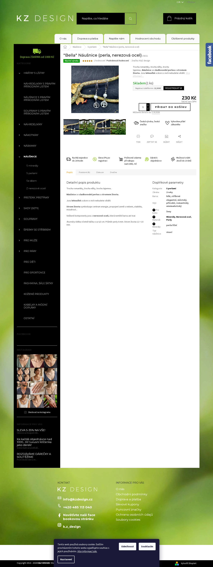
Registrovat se (173, 88)
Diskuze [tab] (100, 172)
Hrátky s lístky (34, 72)
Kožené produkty (36, 293)
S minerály (32, 165)
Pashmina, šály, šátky (38, 283)
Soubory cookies (128, 519)
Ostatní (29, 318)
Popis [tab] (70, 172)
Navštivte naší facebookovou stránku (79, 517)
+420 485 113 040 (77, 507)
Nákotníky (31, 135)
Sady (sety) (31, 208)
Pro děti (30, 261)
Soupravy (30, 218)
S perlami (31, 173)
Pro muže (30, 240)
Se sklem (31, 180)
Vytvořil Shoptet (188, 563)
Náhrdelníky (33, 124)
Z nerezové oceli (36, 188)
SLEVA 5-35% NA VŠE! (31, 430)
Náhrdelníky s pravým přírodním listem (39, 85)
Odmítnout (127, 546)
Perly (169, 220)
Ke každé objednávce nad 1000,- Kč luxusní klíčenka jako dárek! (34, 442)
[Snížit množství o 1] (147, 109)
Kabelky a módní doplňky (35, 306)
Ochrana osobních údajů (134, 514)
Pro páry (30, 251)
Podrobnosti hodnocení (118, 60)
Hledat (128, 18)
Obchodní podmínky (131, 494)
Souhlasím (147, 546)
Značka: (140, 60)
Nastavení (66, 559)
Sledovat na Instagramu (39, 412)
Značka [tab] (113, 172)
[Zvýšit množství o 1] (147, 105)
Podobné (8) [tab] (84, 172)
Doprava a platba (128, 499)
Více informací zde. (87, 551)
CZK (179, 2)
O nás (120, 489)
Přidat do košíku (171, 106)
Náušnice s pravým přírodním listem (37, 99)
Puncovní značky (128, 509)
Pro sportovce (34, 272)
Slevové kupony (127, 504)
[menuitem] (63, 38)
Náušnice (30, 156)
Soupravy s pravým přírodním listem (37, 112)
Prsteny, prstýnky (36, 197)
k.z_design (72, 527)
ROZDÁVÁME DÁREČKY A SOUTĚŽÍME (34, 455)
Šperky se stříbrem (37, 229)
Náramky (30, 145)
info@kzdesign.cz (78, 499)
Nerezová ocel (183, 217)
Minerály (170, 217)
